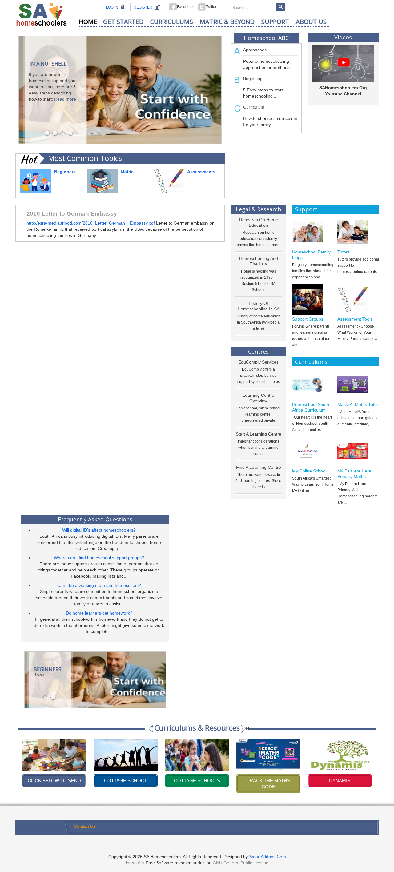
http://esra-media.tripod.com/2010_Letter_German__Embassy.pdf (91, 223)
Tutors (343, 251)
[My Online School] (313, 451)
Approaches (255, 49)
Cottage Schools (126, 780)
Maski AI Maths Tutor (357, 404)
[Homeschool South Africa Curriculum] (313, 384)
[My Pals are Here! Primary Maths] (358, 451)
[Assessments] (168, 180)
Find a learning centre (258, 467)
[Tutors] (358, 232)
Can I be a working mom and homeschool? (99, 585)
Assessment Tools (354, 319)
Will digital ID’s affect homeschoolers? (99, 530)
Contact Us (84, 826)
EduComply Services (258, 362)
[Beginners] (35, 180)
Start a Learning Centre (258, 434)
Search (280, 7)
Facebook (185, 7)
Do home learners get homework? (99, 613)
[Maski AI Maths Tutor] (358, 384)
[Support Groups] (313, 299)
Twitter (211, 7)
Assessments (201, 171)
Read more (65, 99)
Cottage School (54, 780)
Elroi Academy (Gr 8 (339, 780)
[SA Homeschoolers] (41, 14)
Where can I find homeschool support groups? (99, 557)
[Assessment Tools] (358, 299)
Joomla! (132, 862)
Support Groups (307, 319)
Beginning (253, 78)
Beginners (65, 171)
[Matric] (102, 180)
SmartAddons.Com (267, 856)
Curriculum (253, 107)
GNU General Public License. (241, 862)
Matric (127, 171)
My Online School (309, 470)
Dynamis (268, 780)
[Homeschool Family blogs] (313, 232)
